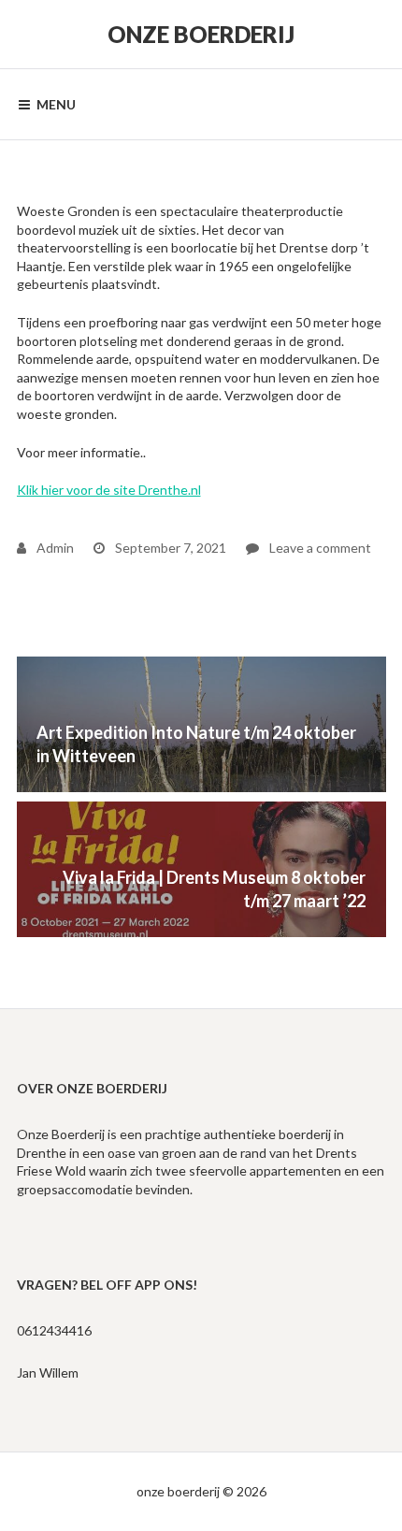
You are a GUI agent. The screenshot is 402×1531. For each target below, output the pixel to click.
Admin (54, 548)
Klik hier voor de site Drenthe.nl (109, 490)
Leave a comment (308, 548)
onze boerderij (201, 34)
